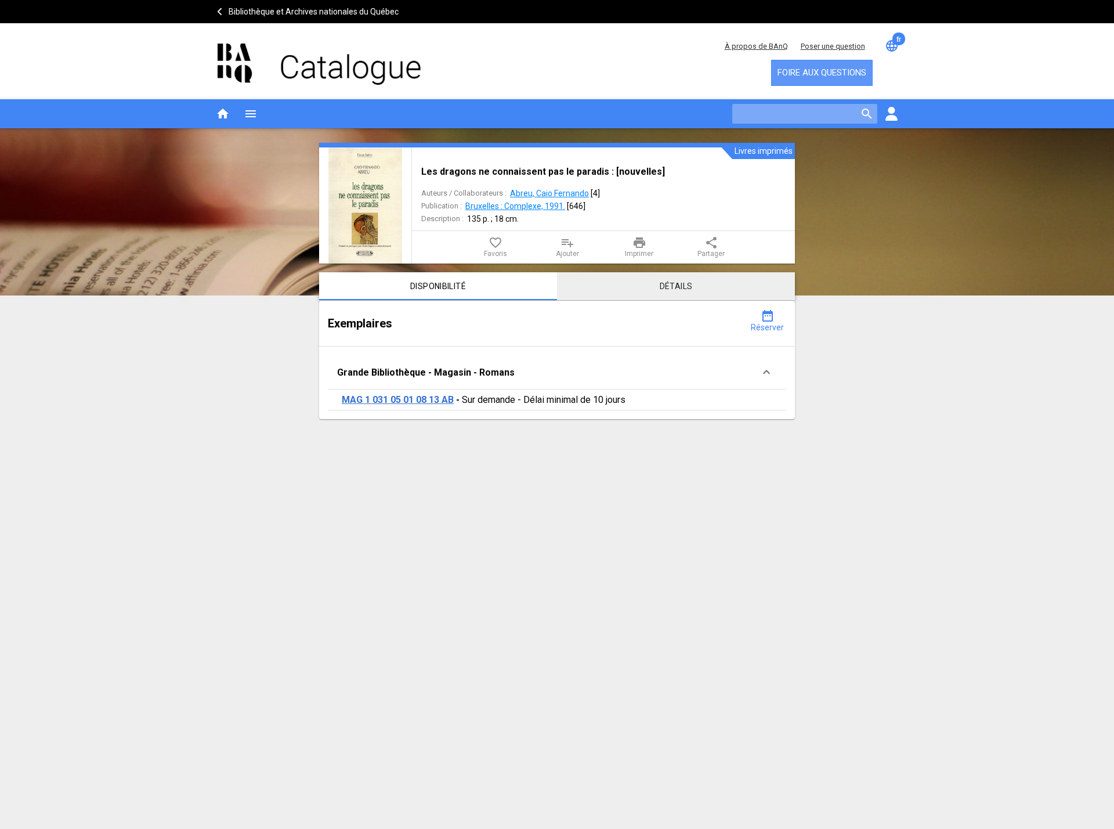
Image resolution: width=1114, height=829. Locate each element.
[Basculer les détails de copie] (766, 372)
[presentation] (365, 205)
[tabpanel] (557, 360)
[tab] (438, 286)
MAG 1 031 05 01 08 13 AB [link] (398, 399)
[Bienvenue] (319, 58)
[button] (557, 372)
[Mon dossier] (891, 114)
